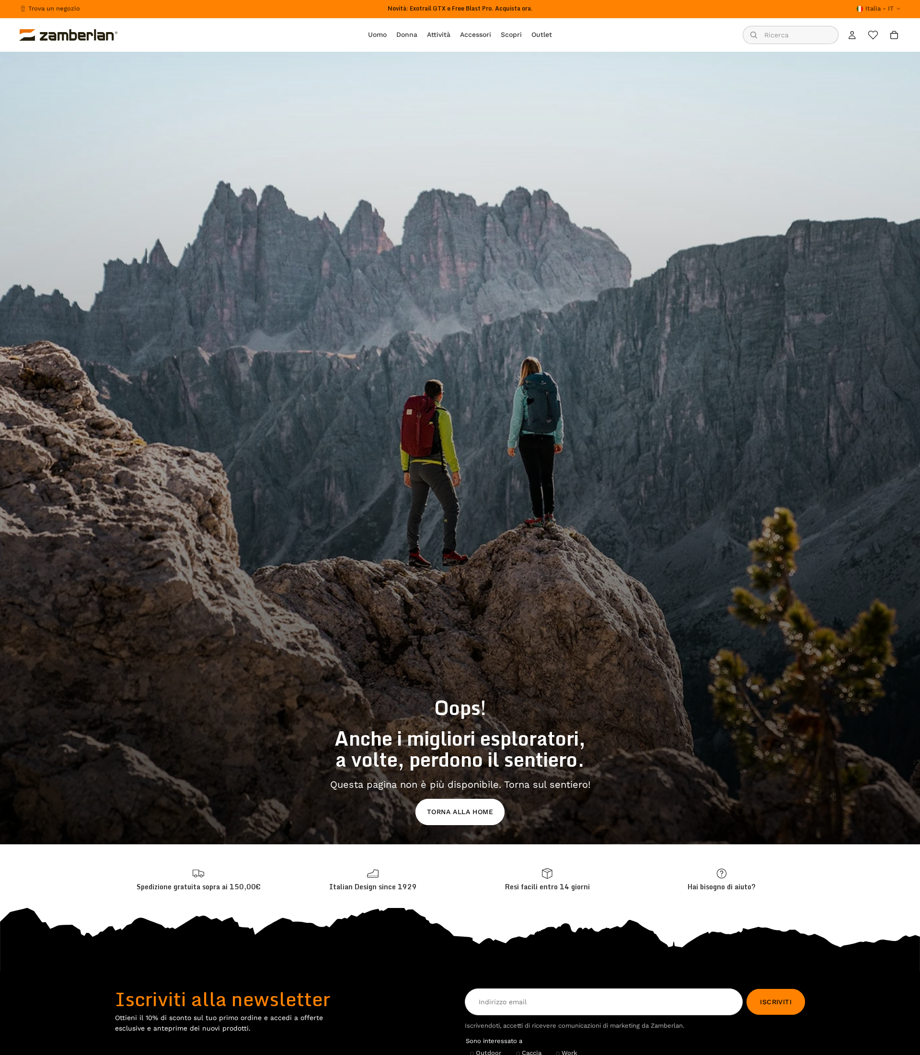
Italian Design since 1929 (373, 886)
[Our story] (372, 879)
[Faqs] (721, 879)
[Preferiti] (873, 34)
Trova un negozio (54, 8)
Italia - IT (879, 8)
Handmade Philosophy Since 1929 (460, 8)
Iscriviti (776, 1002)
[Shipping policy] (198, 879)
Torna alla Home (460, 812)
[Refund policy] (547, 879)
